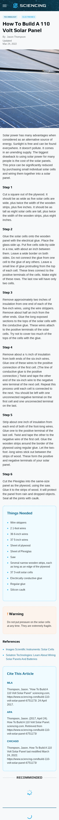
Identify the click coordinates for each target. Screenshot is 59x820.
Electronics (28, 17)
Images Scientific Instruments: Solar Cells (30, 649)
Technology (10, 17)
